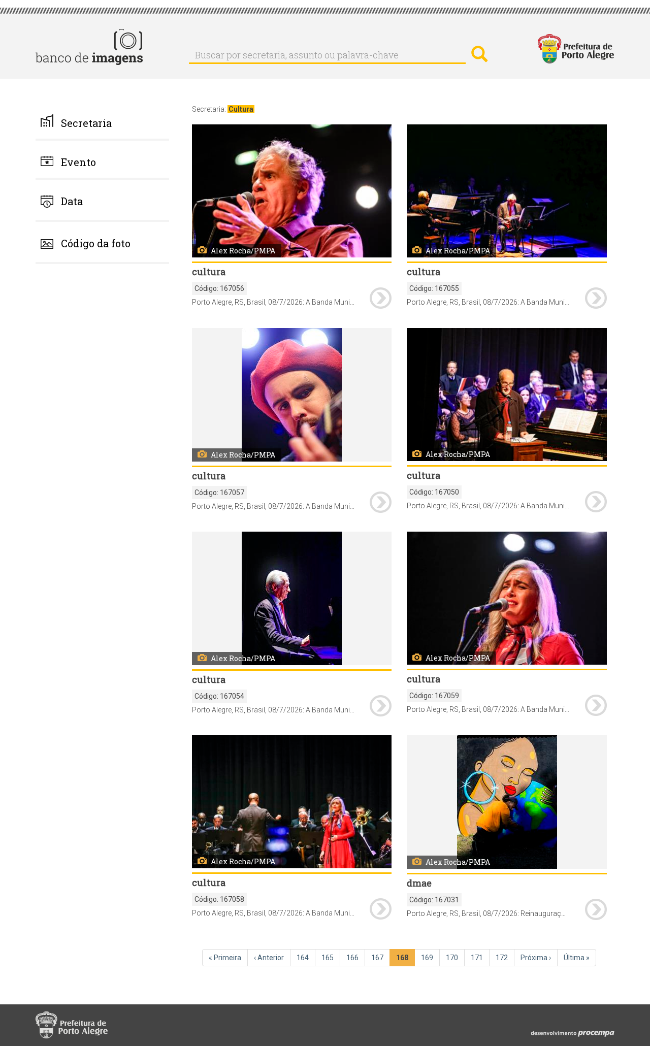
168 (405, 960)
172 (505, 958)
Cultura (241, 109)
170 (455, 958)
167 (380, 958)
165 (330, 958)
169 (430, 958)
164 (306, 958)
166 (355, 958)
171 (480, 958)
